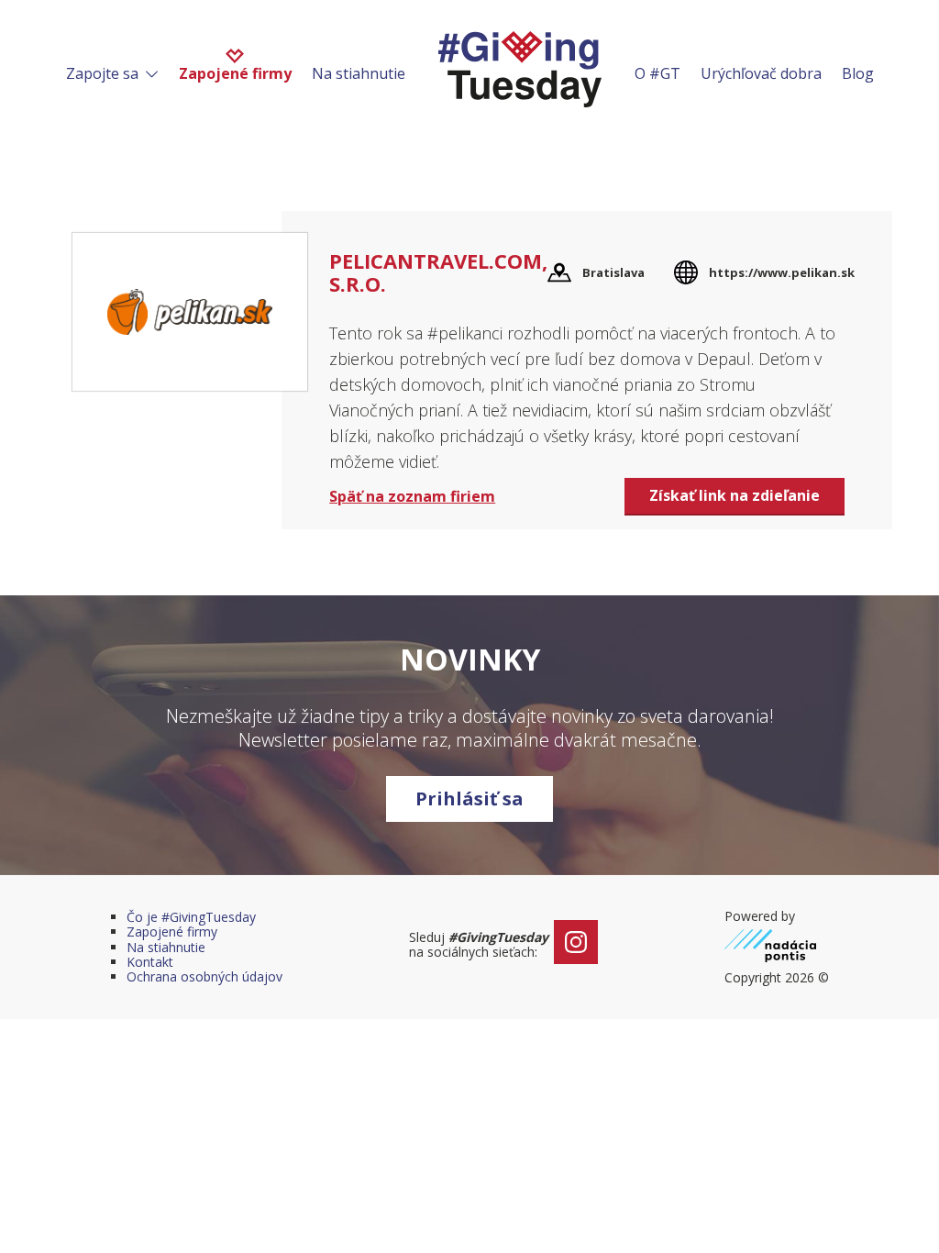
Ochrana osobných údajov (204, 976)
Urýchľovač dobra (761, 73)
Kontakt (150, 961)
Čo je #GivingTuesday (191, 917)
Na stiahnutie (358, 73)
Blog (858, 73)
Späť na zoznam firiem (412, 496)
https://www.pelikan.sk (782, 273)
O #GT (657, 73)
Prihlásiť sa (469, 798)
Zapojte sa (104, 73)
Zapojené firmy (235, 73)
